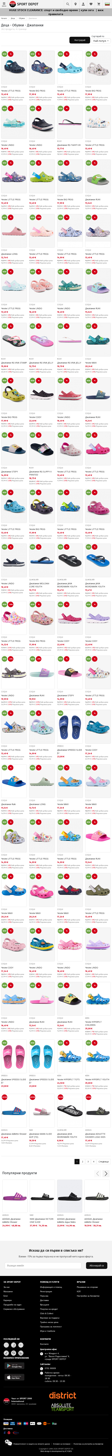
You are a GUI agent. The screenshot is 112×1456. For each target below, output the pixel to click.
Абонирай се (97, 1265)
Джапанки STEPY (9, 471)
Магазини (8, 1291)
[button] (97, 1173)
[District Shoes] (62, 1395)
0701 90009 (50, 1368)
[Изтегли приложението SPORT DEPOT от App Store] (14, 1377)
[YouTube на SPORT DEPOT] (21, 1345)
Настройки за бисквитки (88, 1296)
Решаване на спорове (87, 1287)
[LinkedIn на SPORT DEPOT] (21, 1353)
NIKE (31, 1130)
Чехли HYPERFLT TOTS (68, 1079)
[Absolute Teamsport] (62, 1407)
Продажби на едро (12, 1304)
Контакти (44, 1344)
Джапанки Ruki (8, 804)
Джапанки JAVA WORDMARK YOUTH (67, 585)
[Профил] (83, 4)
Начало (4, 18)
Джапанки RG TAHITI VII (68, 145)
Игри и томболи (47, 1331)
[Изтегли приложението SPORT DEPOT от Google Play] (14, 1365)
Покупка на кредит (49, 1309)
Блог (6, 1296)
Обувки (22, 18)
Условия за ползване (61, 1444)
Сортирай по (98, 36)
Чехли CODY (35, 417)
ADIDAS (4, 1130)
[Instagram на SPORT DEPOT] (6, 1345)
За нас (7, 1287)
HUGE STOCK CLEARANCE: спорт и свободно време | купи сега (51, 10)
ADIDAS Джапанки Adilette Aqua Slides (66, 1220)
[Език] (107, 4)
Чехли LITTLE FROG (10, 90)
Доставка (44, 1300)
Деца (13, 18)
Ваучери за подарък (49, 1318)
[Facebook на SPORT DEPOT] (13, 1345)
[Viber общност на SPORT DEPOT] (13, 1353)
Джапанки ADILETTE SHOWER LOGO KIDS (95, 1135)
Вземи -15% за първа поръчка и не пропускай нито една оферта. (56, 1253)
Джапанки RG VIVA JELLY (41, 362)
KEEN (87, 1018)
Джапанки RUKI (92, 199)
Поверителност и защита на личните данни (31, 1444)
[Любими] (91, 4)
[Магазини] (75, 4)
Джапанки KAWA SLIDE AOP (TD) (40, 1135)
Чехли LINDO (7, 145)
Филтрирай (79, 40)
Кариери (8, 1300)
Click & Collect (46, 1313)
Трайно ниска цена (49, 1322)
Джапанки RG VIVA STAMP (14, 362)
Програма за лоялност (51, 1326)
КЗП (79, 1291)
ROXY (59, 141)
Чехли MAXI (91, 362)
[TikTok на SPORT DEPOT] (6, 1353)
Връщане (44, 1304)
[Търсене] (68, 4)
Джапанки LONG (9, 254)
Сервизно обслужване (14, 1309)
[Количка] (99, 4)
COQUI (4, 87)
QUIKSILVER (33, 579)
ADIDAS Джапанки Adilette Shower (11, 1220)
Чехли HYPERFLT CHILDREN (93, 1023)
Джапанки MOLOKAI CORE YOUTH (39, 585)
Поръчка (44, 1296)
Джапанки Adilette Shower (14, 1133)
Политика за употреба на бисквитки (88, 1444)
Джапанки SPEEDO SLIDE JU (69, 751)
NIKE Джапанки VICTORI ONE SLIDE (41, 1220)
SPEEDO (60, 746)
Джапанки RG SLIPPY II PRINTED (40, 473)
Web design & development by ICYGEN (56, 1451)
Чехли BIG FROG (37, 90)
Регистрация (46, 1291)
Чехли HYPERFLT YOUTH (97, 1079)
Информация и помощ (51, 1287)
